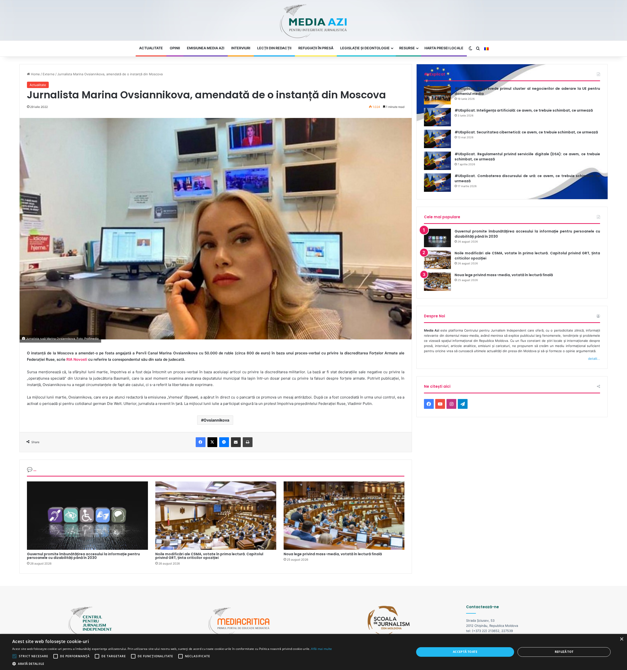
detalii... (594, 359)
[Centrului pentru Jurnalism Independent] (313, 21)
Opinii (175, 48)
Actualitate (151, 48)
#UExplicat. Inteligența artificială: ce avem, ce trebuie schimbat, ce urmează (524, 110)
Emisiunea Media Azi (205, 48)
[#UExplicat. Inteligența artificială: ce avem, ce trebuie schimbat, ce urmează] (437, 117)
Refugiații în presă (315, 48)
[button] (172, 663)
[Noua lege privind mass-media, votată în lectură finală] (344, 515)
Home (35, 74)
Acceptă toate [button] (465, 652)
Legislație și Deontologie (365, 48)
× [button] (621, 639)
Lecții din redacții (274, 48)
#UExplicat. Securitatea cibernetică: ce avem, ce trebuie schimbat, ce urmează (526, 132)
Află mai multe (321, 649)
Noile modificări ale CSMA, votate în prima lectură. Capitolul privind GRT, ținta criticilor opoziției (209, 556)
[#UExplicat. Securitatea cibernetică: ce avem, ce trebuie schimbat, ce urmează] (437, 139)
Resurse (407, 48)
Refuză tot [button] (564, 652)
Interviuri (240, 48)
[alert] (313, 652)
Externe (49, 74)
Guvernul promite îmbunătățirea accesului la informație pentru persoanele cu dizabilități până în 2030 (83, 556)
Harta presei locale (443, 48)
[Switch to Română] (486, 49)
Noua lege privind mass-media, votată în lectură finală (333, 554)
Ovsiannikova (216, 420)
